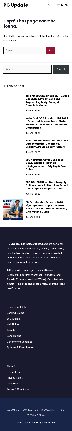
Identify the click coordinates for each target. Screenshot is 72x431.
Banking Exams (15, 312)
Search (61, 69)
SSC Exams (13, 318)
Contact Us (13, 372)
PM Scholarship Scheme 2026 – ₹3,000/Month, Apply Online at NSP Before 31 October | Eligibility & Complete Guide (46, 207)
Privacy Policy (15, 377)
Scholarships (14, 335)
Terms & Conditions (18, 389)
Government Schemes (19, 341)
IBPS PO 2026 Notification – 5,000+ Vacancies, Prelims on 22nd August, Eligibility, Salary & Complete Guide (47, 100)
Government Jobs (17, 307)
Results (11, 330)
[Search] (50, 50)
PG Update (15, 5)
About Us (12, 366)
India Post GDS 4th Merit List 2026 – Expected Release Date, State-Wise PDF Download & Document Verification (47, 123)
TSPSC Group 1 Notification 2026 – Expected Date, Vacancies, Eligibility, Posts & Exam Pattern (47, 144)
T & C (62, 410)
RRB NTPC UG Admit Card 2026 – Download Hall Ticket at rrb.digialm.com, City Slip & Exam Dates (46, 164)
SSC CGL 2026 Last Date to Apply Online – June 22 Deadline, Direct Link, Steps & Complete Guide (47, 185)
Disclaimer (13, 383)
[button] (49, 5)
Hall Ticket (13, 324)
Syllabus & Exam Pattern (20, 347)
